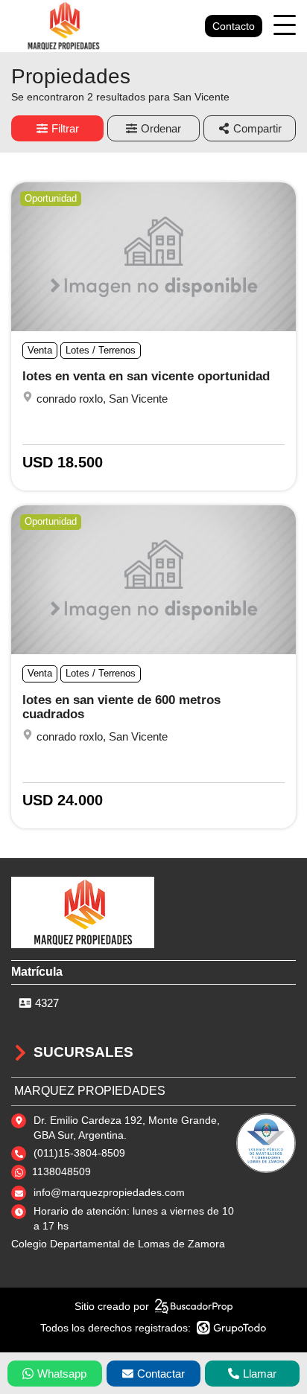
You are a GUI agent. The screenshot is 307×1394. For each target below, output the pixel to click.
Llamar (259, 1373)
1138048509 (61, 1171)
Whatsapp (61, 1373)
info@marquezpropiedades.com (109, 1192)
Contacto (233, 26)
